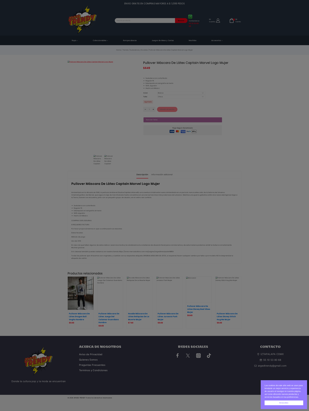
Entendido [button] (283, 403)
